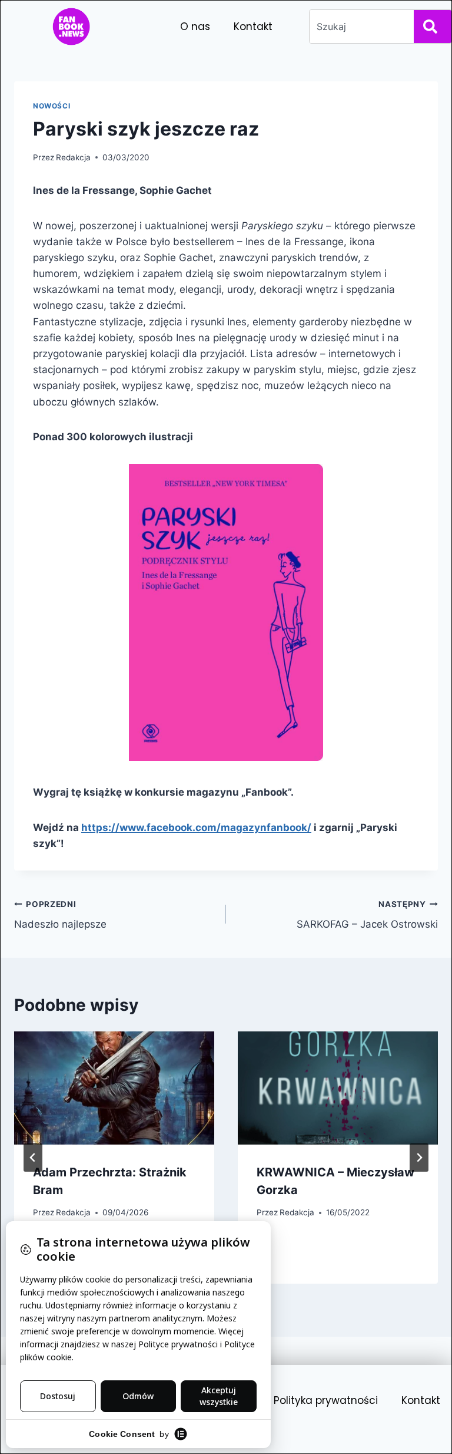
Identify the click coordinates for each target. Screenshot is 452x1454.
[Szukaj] (432, 26)
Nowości (51, 105)
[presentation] (114, 1087)
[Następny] (419, 1157)
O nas (195, 26)
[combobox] (359, 26)
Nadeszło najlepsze (60, 915)
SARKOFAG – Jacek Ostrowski (367, 915)
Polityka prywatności (326, 1400)
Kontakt (253, 26)
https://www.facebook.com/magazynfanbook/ (196, 827)
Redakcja (73, 157)
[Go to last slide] (33, 1157)
